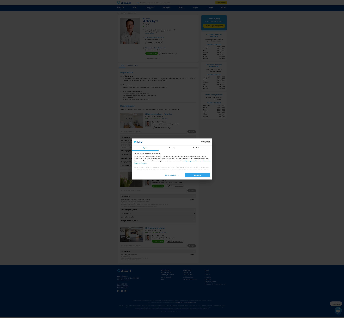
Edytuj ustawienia (170, 175)
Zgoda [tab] (145, 148)
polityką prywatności (190, 161)
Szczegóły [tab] (172, 148)
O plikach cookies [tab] (199, 148)
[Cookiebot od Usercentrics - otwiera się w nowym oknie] (202, 142)
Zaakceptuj (197, 175)
